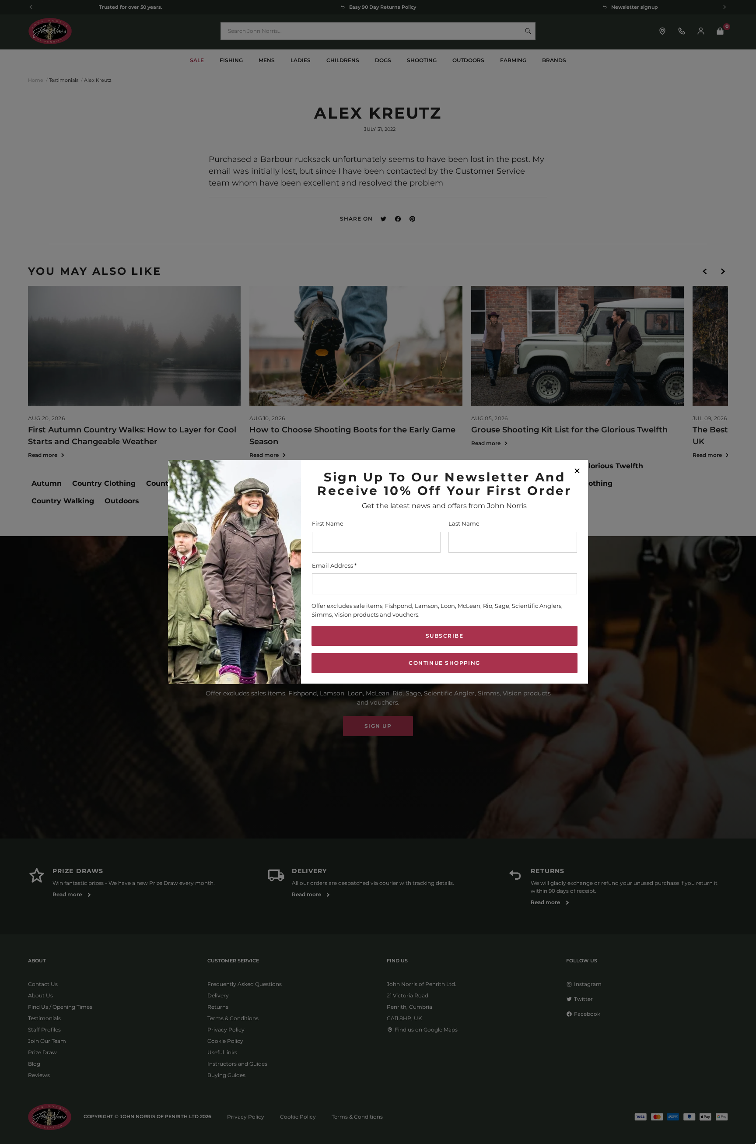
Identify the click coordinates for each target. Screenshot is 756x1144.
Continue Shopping (444, 663)
